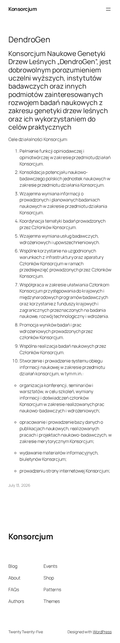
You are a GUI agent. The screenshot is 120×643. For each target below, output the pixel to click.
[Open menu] (108, 9)
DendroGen (29, 39)
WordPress (102, 631)
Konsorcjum (22, 9)
